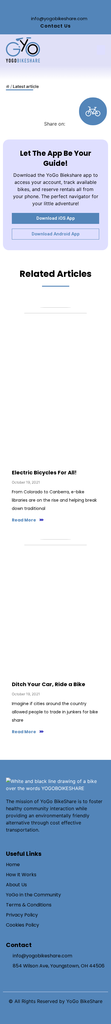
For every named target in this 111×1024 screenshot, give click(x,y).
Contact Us (55, 26)
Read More (24, 520)
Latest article (26, 86)
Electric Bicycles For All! (44, 472)
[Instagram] (51, 8)
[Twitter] (60, 8)
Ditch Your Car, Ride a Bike (48, 684)
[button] (101, 50)
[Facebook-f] (42, 8)
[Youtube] (69, 8)
